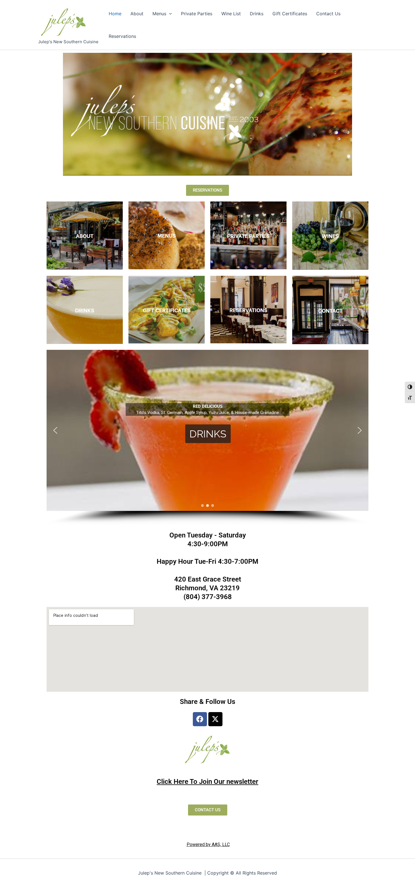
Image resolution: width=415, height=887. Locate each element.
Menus (159, 13)
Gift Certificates (289, 13)
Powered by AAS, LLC (208, 844)
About (136, 13)
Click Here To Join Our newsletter (207, 782)
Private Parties (196, 13)
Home (115, 13)
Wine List (231, 13)
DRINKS (207, 434)
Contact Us (328, 13)
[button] (169, 13)
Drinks (256, 13)
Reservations (122, 36)
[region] (207, 437)
